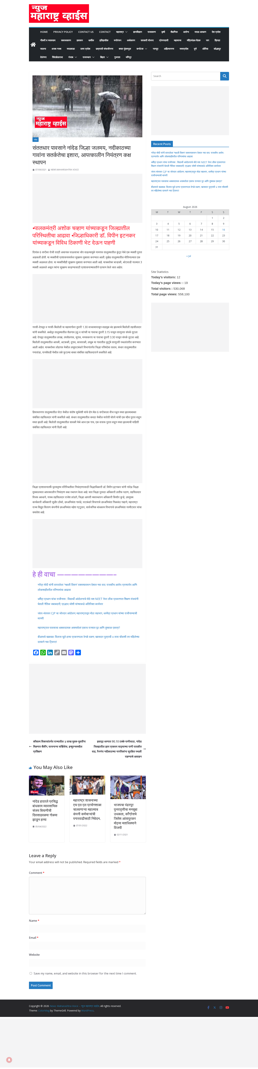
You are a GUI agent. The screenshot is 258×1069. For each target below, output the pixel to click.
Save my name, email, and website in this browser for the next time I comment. (85, 973)
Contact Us (86, 31)
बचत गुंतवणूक (125, 48)
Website (34, 955)
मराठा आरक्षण (200, 31)
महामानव (177, 40)
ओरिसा (205, 48)
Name (34, 921)
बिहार (102, 57)
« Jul (188, 256)
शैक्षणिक (174, 31)
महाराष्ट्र (120, 31)
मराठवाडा (71, 48)
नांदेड (35, 139)
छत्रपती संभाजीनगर (104, 48)
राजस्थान (87, 57)
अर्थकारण (131, 40)
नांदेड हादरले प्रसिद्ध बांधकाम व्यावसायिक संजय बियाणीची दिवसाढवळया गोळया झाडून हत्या (45, 810)
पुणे (195, 48)
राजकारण (152, 31)
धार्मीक (91, 40)
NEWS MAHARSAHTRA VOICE (65, 169)
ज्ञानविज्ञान (137, 31)
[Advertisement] (87, 198)
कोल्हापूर (217, 48)
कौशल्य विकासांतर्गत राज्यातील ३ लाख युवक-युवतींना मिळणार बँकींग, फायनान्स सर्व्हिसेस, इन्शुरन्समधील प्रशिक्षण (59, 746)
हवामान (80, 40)
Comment (36, 873)
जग (207, 40)
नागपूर (155, 48)
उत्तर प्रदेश (85, 48)
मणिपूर (128, 57)
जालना (43, 48)
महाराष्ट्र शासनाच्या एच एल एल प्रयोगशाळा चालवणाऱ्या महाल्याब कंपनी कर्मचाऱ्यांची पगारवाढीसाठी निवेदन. (87, 809)
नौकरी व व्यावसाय (47, 40)
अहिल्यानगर (169, 48)
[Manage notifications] (9, 1060)
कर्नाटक (140, 48)
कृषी (163, 31)
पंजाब (70, 57)
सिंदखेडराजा (57, 57)
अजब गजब (56, 48)
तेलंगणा (43, 57)
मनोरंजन (117, 40)
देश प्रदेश (216, 31)
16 (223, 229)
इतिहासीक (104, 40)
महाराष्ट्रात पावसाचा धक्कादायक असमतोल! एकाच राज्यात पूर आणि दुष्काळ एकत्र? (79, 628)
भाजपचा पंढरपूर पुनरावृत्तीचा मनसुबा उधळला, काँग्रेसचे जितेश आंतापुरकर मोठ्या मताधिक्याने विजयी (125, 816)
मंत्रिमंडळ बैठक (193, 40)
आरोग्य (186, 31)
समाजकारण (66, 40)
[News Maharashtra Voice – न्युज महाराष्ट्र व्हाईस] (33, 44)
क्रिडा (217, 40)
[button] (126, 31)
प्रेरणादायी (163, 40)
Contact (105, 31)
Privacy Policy (63, 31)
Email (33, 938)
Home (44, 31)
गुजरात (117, 57)
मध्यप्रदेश (184, 48)
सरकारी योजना (147, 40)
